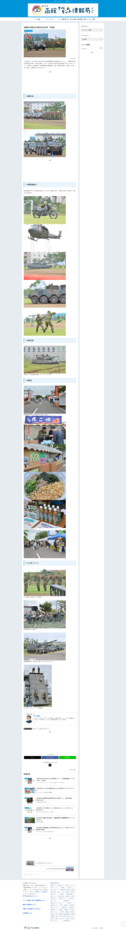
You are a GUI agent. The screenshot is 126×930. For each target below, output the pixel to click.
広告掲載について (27, 913)
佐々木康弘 (37, 716)
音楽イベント (47, 728)
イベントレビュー (28, 728)
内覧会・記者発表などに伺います (32, 908)
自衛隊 (42, 728)
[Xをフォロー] (34, 723)
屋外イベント (36, 728)
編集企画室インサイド (33, 896)
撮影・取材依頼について (29, 904)
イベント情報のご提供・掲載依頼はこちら (34, 900)
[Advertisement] (50, 82)
